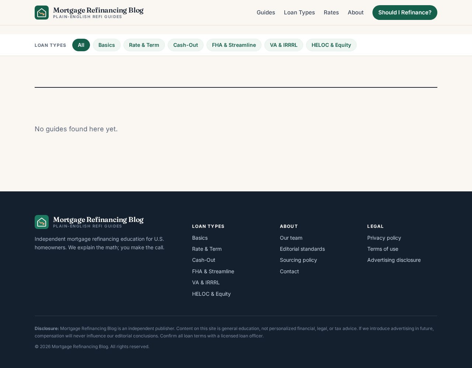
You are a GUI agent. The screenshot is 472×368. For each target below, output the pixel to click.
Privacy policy (384, 238)
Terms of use (382, 249)
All (81, 45)
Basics (106, 45)
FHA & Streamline (234, 45)
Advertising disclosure (394, 260)
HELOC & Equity (331, 45)
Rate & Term (144, 45)
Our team (291, 238)
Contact (289, 271)
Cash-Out (185, 45)
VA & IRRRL (284, 45)
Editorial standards (302, 249)
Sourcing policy (298, 260)
